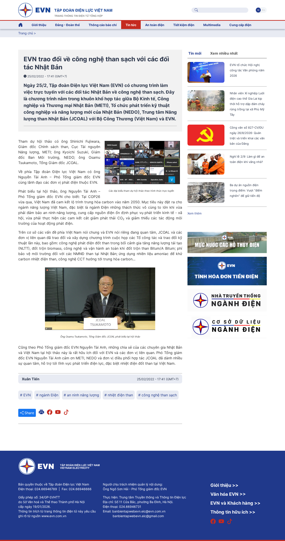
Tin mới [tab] (194, 53)
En (263, 10)
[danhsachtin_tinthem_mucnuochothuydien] (227, 242)
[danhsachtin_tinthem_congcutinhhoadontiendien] (227, 271)
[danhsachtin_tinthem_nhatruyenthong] (227, 300)
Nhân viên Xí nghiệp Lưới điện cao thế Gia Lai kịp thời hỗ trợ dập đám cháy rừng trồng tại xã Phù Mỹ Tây (247, 103)
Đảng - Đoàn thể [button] (67, 25)
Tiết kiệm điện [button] (183, 25)
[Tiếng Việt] (65, 9)
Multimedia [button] (211, 25)
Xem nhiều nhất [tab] (224, 53)
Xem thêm (194, 213)
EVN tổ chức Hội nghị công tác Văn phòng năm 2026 (247, 70)
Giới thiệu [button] (39, 25)
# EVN (25, 395)
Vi (258, 10)
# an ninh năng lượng (81, 395)
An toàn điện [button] (154, 25)
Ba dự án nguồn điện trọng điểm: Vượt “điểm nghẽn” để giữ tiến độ (246, 190)
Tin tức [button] (131, 25)
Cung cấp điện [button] (240, 25)
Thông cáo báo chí (103, 25)
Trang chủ (25, 33)
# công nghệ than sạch (157, 395)
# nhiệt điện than (118, 395)
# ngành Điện (47, 395)
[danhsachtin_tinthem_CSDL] (227, 326)
